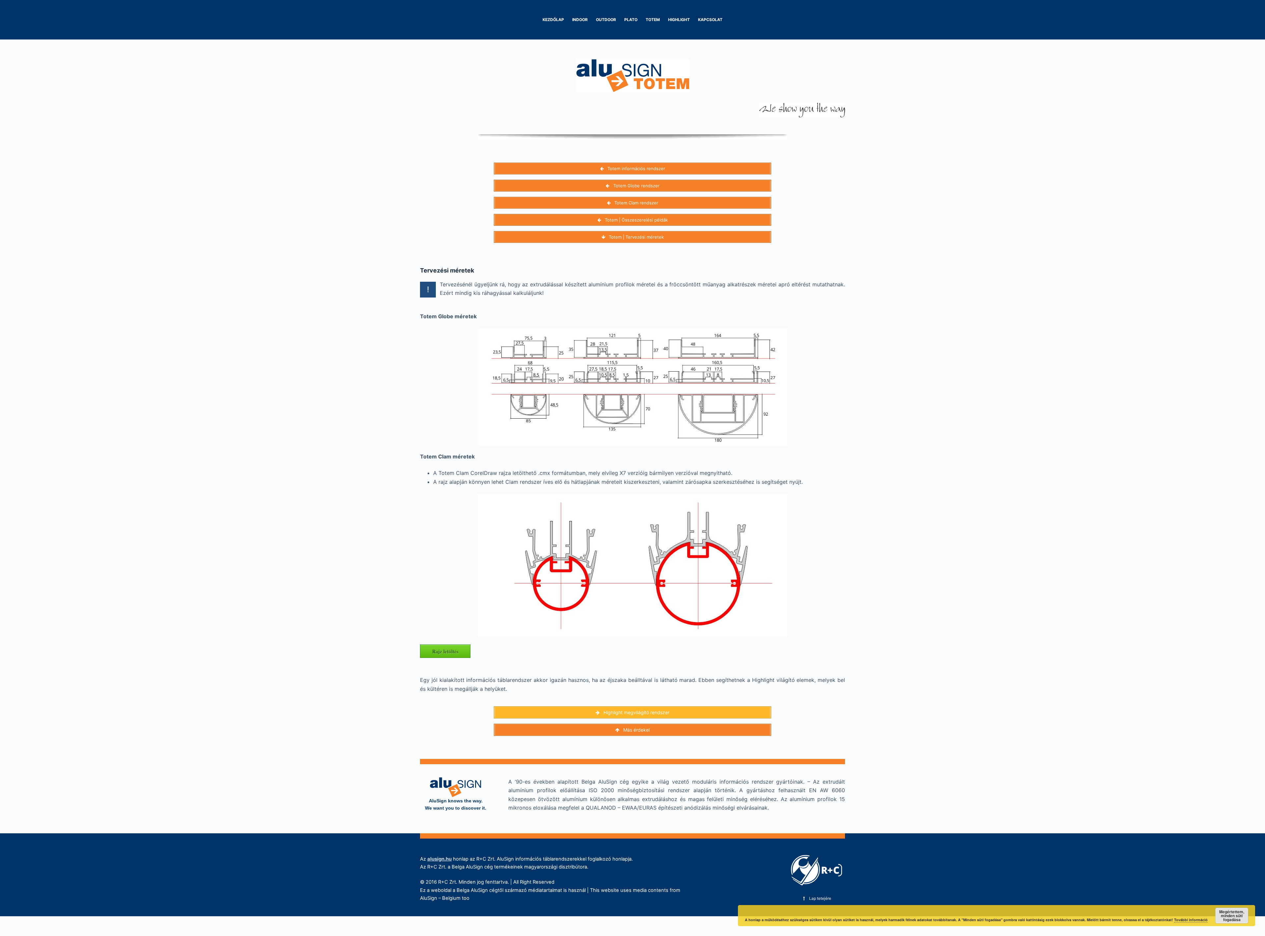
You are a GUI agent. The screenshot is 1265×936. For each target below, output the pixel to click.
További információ (1191, 919)
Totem (653, 19)
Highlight (679, 19)
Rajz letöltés (445, 651)
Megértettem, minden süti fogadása (1231, 916)
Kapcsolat (710, 19)
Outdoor (606, 19)
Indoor (580, 19)
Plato (630, 19)
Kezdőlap (553, 19)
